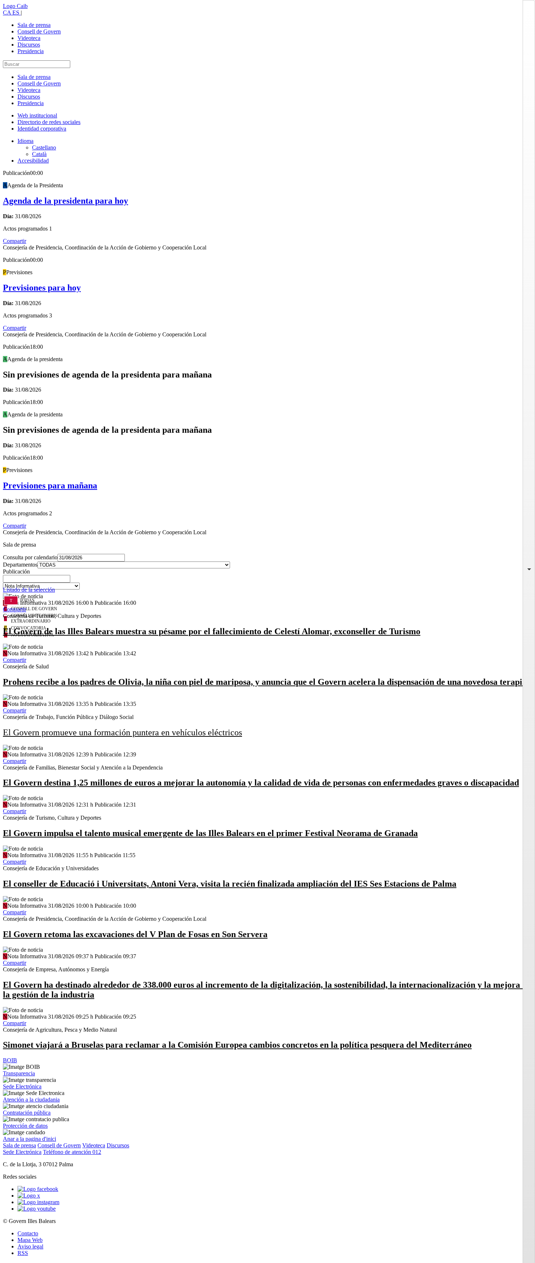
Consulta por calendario (30, 557)
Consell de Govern (39, 31)
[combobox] (267, 581)
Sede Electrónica (22, 1086)
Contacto (27, 1233)
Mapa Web (30, 1240)
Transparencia (19, 1073)
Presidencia (30, 51)
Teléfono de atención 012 (72, 1152)
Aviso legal (30, 1246)
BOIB (10, 1060)
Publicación (16, 571)
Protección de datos (25, 1126)
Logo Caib (15, 6)
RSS (22, 1253)
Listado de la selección (29, 590)
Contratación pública (27, 1113)
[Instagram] (38, 1202)
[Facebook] (37, 1189)
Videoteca (28, 38)
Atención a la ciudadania (31, 1099)
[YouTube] (36, 1209)
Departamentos (20, 564)
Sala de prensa (34, 25)
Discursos (28, 44)
